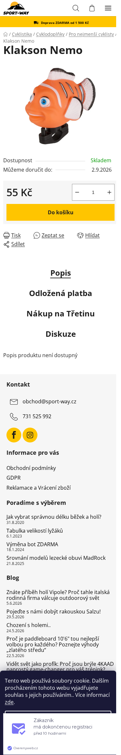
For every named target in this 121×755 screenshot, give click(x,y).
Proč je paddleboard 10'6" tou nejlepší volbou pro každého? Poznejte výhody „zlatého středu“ (52, 644)
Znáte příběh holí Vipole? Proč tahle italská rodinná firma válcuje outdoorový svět (58, 595)
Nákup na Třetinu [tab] (60, 313)
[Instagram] (30, 435)
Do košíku (61, 212)
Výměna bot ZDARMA (32, 545)
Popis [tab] (60, 272)
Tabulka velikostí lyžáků (34, 531)
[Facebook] (13, 435)
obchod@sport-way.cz (49, 401)
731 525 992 (37, 416)
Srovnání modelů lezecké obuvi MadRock (56, 558)
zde (9, 702)
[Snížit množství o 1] (77, 192)
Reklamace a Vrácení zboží (38, 487)
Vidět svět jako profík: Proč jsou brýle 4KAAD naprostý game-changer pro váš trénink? (60, 667)
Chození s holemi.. (28, 625)
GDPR (13, 477)
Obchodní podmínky (31, 468)
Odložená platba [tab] (60, 293)
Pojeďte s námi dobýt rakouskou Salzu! (53, 612)
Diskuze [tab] (60, 333)
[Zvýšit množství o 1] (109, 192)
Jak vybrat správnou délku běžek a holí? (53, 517)
